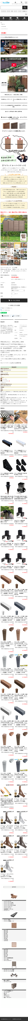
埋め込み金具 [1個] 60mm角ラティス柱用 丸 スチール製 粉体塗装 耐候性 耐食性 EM (7, 497)
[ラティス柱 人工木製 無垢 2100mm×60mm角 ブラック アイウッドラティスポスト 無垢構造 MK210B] (20, 608)
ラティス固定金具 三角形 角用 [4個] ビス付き (20, 474)
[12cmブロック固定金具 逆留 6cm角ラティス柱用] (7, 535)
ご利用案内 (10, 19)
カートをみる (21, 3)
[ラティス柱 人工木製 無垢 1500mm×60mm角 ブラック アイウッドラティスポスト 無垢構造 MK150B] (20, 713)
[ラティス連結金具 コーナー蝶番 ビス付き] (7, 512)
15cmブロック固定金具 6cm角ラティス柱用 (20, 567)
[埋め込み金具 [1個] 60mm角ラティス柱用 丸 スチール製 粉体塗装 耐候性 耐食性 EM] (7, 488)
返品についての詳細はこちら (7, 308)
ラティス (8, 11)
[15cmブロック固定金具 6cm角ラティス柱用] (20, 558)
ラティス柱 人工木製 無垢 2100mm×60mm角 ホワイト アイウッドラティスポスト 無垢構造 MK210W (8, 618)
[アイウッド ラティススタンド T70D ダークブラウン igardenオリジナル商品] (20, 841)
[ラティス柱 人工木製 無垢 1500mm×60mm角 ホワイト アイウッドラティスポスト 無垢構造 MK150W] (7, 713)
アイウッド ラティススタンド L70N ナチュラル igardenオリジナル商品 (20, 800)
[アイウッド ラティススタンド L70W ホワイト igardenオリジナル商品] (20, 817)
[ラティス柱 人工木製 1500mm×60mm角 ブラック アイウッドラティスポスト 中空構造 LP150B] (20, 765)
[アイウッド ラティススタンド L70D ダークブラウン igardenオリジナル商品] (7, 817)
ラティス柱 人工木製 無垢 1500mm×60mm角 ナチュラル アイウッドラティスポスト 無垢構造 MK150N (8, 696)
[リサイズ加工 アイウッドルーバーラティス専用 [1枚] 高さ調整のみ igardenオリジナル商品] (7, 417)
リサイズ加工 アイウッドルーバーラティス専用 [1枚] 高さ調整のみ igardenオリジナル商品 (7, 426)
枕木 (12, 11)
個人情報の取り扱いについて (6, 1019)
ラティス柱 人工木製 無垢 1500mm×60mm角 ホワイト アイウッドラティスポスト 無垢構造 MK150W (8, 722)
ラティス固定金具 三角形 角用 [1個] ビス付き (7, 474)
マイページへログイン (15, 3)
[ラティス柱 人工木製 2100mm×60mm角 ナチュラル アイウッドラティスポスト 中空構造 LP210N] (20, 633)
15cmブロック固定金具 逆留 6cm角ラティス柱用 (7, 567)
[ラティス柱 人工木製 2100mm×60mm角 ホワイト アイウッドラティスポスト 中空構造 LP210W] (7, 660)
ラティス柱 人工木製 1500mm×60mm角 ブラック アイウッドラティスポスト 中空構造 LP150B (20, 775)
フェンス (19, 11)
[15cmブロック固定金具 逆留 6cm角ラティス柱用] (7, 558)
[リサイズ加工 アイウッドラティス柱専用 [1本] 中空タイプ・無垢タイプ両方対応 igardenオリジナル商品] (20, 417)
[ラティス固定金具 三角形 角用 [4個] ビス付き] (20, 465)
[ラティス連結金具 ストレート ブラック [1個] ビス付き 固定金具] (7, 442)
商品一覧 (3, 24)
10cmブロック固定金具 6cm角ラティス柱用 (20, 521)
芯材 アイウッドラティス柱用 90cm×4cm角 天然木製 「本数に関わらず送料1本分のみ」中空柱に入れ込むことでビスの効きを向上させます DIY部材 (7, 802)
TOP (3, 19)
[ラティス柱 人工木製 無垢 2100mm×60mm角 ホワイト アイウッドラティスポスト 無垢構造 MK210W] (7, 608)
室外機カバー (25, 11)
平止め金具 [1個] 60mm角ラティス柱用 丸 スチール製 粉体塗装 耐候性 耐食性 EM (20, 497)
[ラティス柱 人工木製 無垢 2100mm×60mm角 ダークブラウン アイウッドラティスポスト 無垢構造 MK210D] (20, 581)
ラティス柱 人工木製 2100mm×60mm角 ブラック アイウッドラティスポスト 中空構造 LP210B (20, 670)
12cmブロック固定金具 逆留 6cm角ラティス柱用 (7, 544)
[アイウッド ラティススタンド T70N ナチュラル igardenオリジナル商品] (7, 841)
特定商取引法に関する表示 (17, 1019)
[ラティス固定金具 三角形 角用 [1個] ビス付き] (7, 465)
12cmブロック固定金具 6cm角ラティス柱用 (20, 544)
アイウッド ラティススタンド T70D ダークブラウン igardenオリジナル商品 (21, 851)
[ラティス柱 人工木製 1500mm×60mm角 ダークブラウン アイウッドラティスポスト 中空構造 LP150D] (20, 738)
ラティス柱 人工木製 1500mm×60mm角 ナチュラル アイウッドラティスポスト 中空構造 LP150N (7, 748)
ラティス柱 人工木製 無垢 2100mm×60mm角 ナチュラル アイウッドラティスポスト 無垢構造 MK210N (8, 591)
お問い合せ (17, 19)
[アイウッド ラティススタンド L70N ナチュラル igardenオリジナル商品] (20, 790)
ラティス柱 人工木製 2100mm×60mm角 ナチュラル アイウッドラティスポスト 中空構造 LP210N (20, 643)
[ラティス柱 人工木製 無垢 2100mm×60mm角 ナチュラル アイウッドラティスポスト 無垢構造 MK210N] (7, 581)
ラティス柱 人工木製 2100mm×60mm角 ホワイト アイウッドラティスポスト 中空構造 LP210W (7, 670)
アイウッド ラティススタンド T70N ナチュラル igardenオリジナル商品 (7, 851)
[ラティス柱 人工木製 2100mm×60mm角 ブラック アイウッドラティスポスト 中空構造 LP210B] (20, 660)
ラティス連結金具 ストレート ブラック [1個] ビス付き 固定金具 (7, 452)
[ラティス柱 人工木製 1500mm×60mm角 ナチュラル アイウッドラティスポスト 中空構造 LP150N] (7, 738)
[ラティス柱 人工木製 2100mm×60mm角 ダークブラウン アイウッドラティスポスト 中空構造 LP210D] (7, 633)
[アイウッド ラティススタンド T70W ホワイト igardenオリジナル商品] (7, 866)
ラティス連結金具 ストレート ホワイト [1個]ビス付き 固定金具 (20, 452)
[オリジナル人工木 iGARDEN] (5, 3)
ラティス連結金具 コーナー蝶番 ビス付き (7, 521)
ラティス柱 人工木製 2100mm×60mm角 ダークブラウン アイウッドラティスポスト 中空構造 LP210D (7, 644)
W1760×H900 (4, 26)
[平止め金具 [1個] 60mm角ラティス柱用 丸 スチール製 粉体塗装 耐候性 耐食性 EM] (20, 488)
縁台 (26, 14)
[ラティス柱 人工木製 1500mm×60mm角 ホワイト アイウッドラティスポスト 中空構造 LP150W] (7, 765)
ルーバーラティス (5, 28)
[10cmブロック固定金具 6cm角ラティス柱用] (20, 512)
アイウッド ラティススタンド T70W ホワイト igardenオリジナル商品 (7, 875)
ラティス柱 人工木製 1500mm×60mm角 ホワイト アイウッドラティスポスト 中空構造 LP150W (7, 775)
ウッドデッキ (3, 11)
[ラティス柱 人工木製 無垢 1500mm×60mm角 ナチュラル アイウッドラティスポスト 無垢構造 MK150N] (7, 686)
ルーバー (15, 11)
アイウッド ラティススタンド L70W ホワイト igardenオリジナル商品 (20, 827)
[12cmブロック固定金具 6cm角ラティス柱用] (20, 535)
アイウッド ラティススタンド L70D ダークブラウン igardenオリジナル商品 (7, 827)
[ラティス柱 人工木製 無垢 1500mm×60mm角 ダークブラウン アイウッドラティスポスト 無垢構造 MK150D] (20, 686)
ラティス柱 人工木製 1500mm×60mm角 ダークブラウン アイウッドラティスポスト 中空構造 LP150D (20, 749)
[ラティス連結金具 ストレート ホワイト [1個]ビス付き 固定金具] (20, 442)
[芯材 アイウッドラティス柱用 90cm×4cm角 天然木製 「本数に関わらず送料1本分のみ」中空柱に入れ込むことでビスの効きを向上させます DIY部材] (7, 790)
